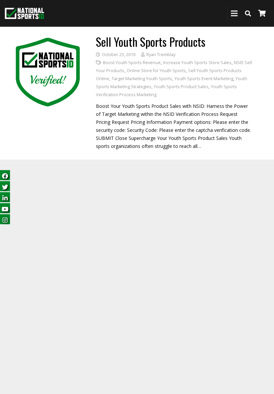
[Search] (248, 13)
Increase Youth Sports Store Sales (197, 62)
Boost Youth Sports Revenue (132, 62)
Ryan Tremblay (160, 54)
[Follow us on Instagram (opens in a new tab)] (5, 219)
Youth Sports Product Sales (181, 86)
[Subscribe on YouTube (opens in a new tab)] (5, 208)
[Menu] (234, 13)
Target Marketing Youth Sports (142, 78)
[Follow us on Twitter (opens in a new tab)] (5, 186)
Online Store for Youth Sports (156, 70)
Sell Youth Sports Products (151, 41)
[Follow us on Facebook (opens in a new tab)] (5, 175)
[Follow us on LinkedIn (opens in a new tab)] (5, 197)
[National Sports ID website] (24, 13)
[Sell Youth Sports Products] (48, 40)
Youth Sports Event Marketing (203, 78)
